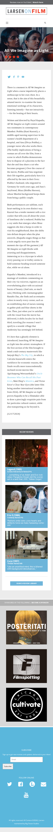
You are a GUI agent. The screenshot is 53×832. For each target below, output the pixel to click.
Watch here (38, 2)
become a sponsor (40, 602)
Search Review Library (26, 583)
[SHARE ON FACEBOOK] (15, 77)
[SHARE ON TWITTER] (10, 77)
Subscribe (8, 766)
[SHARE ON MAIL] (24, 77)
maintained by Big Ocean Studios (26, 823)
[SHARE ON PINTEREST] (19, 77)
